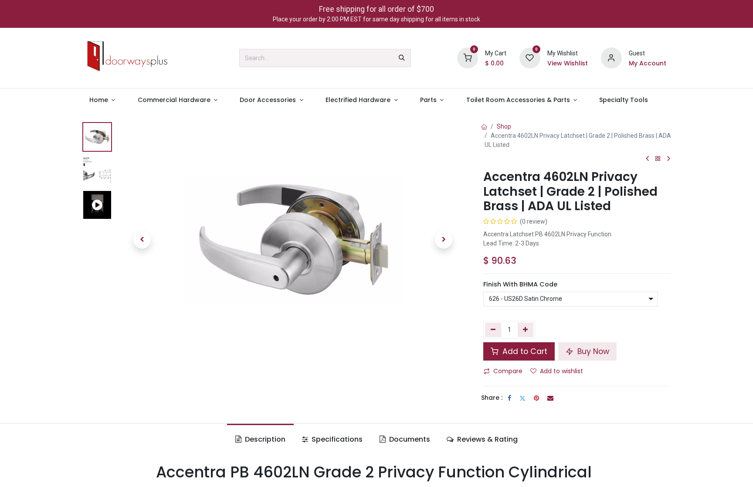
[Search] (401, 58)
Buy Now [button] (592, 351)
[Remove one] (493, 330)
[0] (467, 57)
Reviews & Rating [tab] (486, 439)
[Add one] (526, 330)
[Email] (550, 398)
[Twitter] (522, 398)
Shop (504, 126)
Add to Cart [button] (523, 351)
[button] (142, 240)
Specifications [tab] (336, 439)
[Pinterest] (536, 398)
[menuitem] (102, 100)
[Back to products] (658, 158)
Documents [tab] (408, 439)
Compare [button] (507, 371)
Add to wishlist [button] (561, 371)
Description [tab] (264, 439)
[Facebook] (509, 398)
